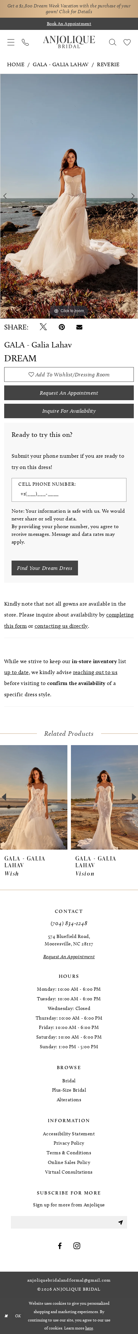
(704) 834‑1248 (69, 923)
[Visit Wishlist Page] (127, 42)
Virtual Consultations (69, 1172)
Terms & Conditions (69, 1153)
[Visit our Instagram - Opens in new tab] (77, 1246)
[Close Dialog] (6, 1316)
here (89, 1327)
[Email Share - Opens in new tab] (79, 327)
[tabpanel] (69, 196)
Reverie (108, 64)
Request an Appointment (69, 393)
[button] (11, 42)
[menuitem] (11, 42)
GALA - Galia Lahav (61, 64)
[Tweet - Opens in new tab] (43, 327)
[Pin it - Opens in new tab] (61, 327)
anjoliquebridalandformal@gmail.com (69, 1280)
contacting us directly (61, 626)
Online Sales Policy (69, 1162)
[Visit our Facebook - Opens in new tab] (59, 1246)
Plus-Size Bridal (69, 1090)
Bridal (69, 1081)
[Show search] (113, 42)
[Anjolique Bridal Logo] (69, 42)
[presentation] (33, 797)
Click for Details (75, 11)
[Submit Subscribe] (120, 1222)
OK (18, 1315)
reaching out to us (95, 672)
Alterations (69, 1100)
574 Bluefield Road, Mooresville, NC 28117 (69, 940)
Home (15, 64)
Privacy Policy (69, 1143)
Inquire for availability (69, 411)
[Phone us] (25, 42)
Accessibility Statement (69, 1134)
